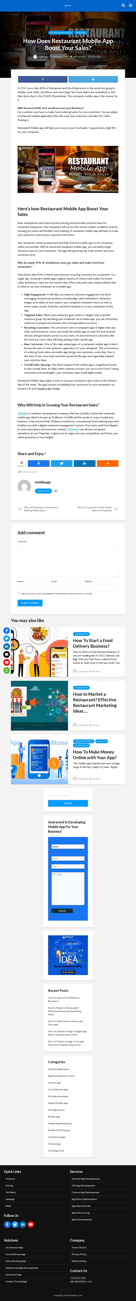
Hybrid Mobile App (58, 1103)
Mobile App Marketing (59, 1123)
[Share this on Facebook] (39, 463)
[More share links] (108, 463)
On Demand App (81, 745)
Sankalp (22, 413)
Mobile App (80, 33)
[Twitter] (15, 1224)
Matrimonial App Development (22, 1267)
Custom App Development (85, 1192)
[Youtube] (30, 1224)
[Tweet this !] (62, 463)
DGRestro (73, 429)
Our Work (11, 1192)
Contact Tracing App (16, 1281)
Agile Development (82, 1219)
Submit (62, 910)
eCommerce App (14, 1247)
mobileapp (43, 56)
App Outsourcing (80, 1212)
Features (10, 1178)
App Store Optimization (84, 1199)
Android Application (84, 741)
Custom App (54, 1082)
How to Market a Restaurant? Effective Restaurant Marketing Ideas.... (95, 702)
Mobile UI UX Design (59, 1130)
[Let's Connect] (6, 670)
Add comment (79, 56)
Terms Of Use (79, 1247)
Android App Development (86, 1178)
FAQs (8, 1205)
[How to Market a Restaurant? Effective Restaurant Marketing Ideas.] (39, 705)
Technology (54, 1143)
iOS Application (56, 1109)
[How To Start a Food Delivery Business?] (39, 651)
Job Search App (14, 1274)
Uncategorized (81, 634)
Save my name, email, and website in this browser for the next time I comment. (57, 594)
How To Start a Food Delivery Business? (93, 643)
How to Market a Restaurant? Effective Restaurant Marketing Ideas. (64, 1011)
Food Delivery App (58, 1089)
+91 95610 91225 (78, 1277)
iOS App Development (83, 1185)
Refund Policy (79, 1261)
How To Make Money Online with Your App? (95, 754)
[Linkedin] (23, 1224)
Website (88, 581)
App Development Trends (61, 33)
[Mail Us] (6, 654)
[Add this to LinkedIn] (85, 463)
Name (21, 581)
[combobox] (55, 866)
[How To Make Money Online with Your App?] (39, 758)
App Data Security (81, 1205)
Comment (22, 542)
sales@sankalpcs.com (81, 1281)
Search (68, 803)
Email (54, 581)
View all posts (43, 491)
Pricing (9, 1185)
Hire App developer (58, 1096)
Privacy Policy (79, 1254)
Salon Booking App (16, 1261)
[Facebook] (7, 1224)
